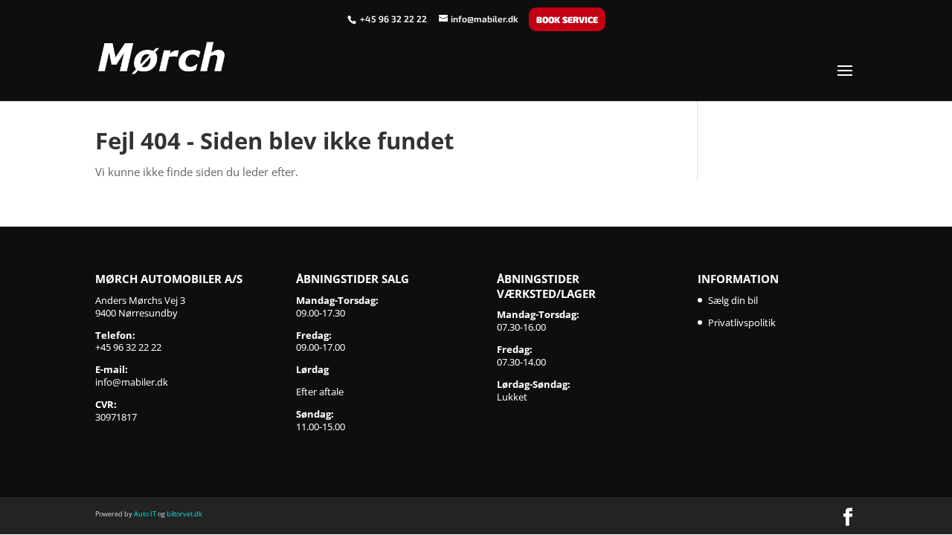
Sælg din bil (733, 300)
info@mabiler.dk (131, 382)
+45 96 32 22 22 (394, 18)
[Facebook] (848, 518)
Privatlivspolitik (742, 322)
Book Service (567, 19)
